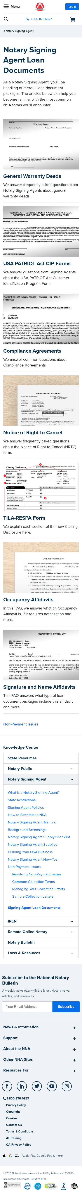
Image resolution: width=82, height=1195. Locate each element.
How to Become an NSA (27, 815)
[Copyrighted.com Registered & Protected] (12, 1184)
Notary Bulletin (21, 942)
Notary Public (20, 768)
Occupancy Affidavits (28, 600)
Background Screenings (27, 830)
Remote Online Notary (27, 931)
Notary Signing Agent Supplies (32, 844)
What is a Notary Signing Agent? (34, 792)
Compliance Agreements (32, 351)
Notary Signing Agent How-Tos (33, 859)
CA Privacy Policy (18, 1145)
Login (72, 7)
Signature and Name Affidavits (39, 687)
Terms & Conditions (20, 1131)
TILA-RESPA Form (24, 518)
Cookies (11, 1118)
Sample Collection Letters (33, 896)
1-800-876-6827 (41, 19)
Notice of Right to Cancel (32, 432)
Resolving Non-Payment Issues (36, 874)
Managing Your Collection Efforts (38, 889)
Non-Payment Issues (20, 724)
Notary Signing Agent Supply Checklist (39, 837)
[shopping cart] (67, 19)
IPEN (12, 921)
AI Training (13, 1138)
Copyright (13, 1112)
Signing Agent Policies (26, 807)
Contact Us (14, 1125)
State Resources (22, 758)
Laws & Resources (24, 952)
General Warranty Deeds (32, 176)
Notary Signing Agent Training (32, 822)
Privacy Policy (16, 1105)
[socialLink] (7, 1088)
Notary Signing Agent (19, 31)
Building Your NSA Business (30, 852)
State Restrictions (22, 800)
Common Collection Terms (33, 882)
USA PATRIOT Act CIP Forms (36, 263)
